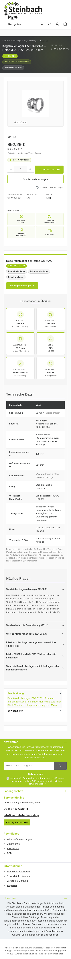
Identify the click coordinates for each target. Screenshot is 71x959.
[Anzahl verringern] (10, 169)
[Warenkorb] (65, 24)
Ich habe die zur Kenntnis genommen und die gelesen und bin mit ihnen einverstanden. (37, 781)
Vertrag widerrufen (17, 822)
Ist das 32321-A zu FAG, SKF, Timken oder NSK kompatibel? (31, 656)
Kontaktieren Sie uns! (18, 871)
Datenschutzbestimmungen (37, 778)
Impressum (13, 848)
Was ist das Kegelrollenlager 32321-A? (27, 589)
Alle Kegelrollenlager (20, 285)
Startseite (6, 40)
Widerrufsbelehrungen (19, 839)
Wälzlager (17, 40)
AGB (34, 781)
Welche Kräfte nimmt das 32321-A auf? (26, 634)
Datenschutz (14, 843)
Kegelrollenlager (31, 40)
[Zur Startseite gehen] (23, 10)
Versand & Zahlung (17, 880)
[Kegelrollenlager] (35, 103)
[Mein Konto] (57, 24)
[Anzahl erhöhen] (30, 169)
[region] (35, 104)
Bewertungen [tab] (15, 710)
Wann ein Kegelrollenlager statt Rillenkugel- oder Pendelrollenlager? (32, 668)
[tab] (34, 699)
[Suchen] (42, 24)
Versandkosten (58, 947)
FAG (29, 197)
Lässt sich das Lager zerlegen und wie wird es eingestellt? (31, 644)
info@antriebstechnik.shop (21, 815)
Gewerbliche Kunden (18, 876)
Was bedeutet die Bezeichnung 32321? (27, 625)
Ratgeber (12, 885)
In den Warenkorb (49, 169)
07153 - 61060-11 (16, 809)
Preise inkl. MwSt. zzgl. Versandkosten (24, 153)
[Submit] (60, 766)
